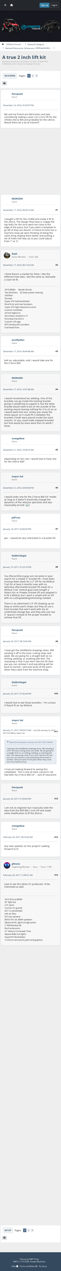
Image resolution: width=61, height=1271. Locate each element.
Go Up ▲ (43, 1266)
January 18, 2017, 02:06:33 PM (17, 529)
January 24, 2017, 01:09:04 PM (17, 798)
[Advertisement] (30, 161)
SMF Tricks (34, 1259)
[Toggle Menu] (5, 5)
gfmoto (16, 863)
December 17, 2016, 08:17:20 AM (18, 265)
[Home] (11, 5)
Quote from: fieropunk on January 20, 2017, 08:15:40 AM (30, 742)
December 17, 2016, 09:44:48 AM (18, 351)
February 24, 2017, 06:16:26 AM (18, 837)
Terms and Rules (27, 1266)
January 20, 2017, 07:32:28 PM (17, 693)
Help (14, 1266)
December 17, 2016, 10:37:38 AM (18, 389)
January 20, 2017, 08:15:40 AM (17, 641)
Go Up (8, 1230)
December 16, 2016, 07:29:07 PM (18, 105)
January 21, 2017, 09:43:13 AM (17, 730)
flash (14, 253)
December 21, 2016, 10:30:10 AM (18, 449)
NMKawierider (42, 48)
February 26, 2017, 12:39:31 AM (18, 875)
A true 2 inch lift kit (24, 57)
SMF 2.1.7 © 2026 (21, 1261)
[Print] (4, 83)
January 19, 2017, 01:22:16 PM (17, 567)
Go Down (10, 75)
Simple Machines (37, 1261)
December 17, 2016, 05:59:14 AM (18, 210)
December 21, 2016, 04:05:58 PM (18, 487)
